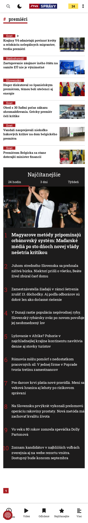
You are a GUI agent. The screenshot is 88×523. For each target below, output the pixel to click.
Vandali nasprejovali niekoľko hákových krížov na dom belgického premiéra (30, 134)
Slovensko (13, 80)
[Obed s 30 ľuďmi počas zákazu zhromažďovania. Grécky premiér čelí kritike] (72, 112)
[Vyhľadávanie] (8, 6)
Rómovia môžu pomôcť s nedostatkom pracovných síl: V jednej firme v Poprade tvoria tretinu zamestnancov (44, 364)
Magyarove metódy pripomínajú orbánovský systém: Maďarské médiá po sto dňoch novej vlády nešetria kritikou (46, 243)
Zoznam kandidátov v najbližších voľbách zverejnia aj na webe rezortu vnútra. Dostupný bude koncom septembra (45, 452)
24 (73, 6)
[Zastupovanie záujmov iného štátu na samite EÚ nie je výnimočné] (72, 67)
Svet (9, 35)
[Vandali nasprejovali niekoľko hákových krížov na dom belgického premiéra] (72, 134)
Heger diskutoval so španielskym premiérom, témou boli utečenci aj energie (28, 89)
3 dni (44, 182)
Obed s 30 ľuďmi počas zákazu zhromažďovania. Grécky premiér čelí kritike (27, 111)
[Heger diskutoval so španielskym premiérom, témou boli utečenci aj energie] (72, 89)
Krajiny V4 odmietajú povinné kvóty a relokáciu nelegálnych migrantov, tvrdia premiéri (29, 44)
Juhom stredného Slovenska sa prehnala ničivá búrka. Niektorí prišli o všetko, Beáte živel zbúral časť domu (46, 270)
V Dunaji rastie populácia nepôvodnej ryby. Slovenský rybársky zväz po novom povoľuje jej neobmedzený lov (47, 317)
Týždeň (73, 182)
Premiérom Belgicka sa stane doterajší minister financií (24, 155)
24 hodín (14, 182)
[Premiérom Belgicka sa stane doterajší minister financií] (72, 157)
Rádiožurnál (15, 58)
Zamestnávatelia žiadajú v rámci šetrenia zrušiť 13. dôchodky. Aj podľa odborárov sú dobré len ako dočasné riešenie (45, 294)
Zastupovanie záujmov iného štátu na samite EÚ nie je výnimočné (30, 65)
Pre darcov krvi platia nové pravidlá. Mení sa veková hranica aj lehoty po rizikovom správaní (48, 387)
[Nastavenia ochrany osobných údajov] (7, 515)
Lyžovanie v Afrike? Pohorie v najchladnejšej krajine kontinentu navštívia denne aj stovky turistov (46, 341)
